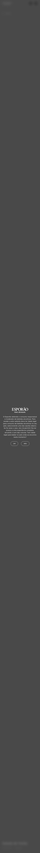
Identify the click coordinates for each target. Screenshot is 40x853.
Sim (14, 443)
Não (25, 443)
